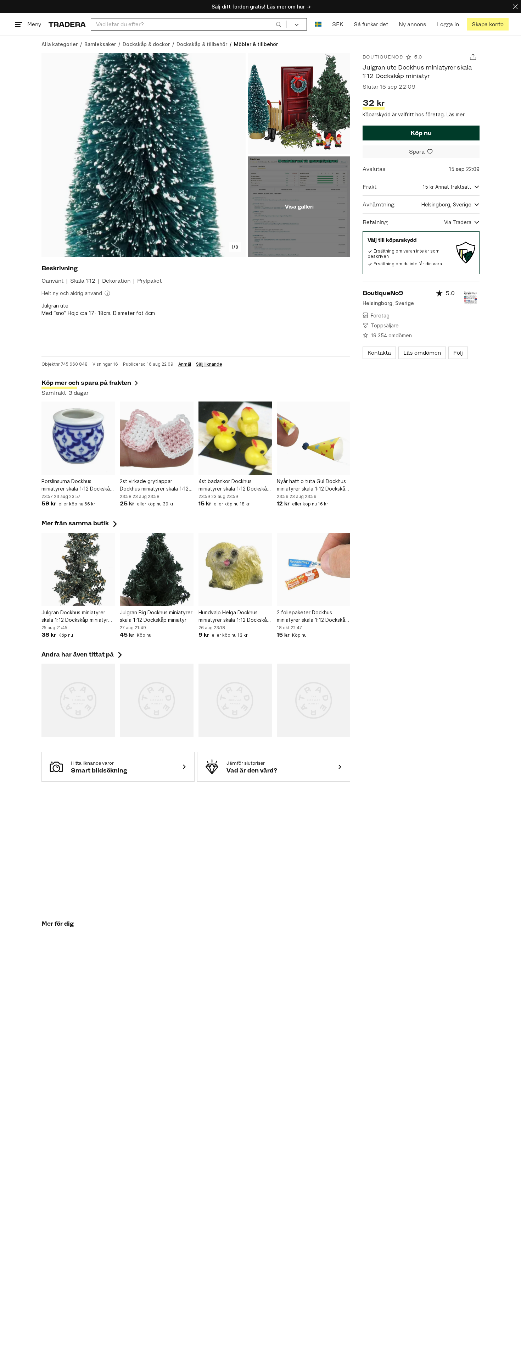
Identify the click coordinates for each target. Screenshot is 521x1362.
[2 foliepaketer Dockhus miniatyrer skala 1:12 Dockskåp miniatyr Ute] (313, 569)
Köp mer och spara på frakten (86, 382)
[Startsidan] (67, 24)
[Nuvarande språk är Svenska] (318, 24)
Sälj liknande (209, 364)
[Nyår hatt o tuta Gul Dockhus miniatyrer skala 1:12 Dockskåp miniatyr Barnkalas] (313, 438)
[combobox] (188, 24)
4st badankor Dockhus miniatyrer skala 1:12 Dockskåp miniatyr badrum (234, 485)
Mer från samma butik (80, 523)
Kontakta (379, 353)
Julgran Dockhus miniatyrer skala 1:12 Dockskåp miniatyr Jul (74, 616)
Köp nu (421, 133)
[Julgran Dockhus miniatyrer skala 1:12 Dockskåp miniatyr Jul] (78, 569)
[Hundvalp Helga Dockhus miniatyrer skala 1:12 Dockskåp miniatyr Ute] (235, 569)
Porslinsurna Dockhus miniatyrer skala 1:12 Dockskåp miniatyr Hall (77, 485)
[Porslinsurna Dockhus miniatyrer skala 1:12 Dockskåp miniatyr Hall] (78, 438)
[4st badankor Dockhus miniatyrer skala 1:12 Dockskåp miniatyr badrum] (235, 438)
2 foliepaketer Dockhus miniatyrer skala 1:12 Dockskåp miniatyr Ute (312, 616)
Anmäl (184, 364)
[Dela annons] (473, 57)
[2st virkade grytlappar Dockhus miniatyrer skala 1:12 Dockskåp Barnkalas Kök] (156, 438)
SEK (337, 24)
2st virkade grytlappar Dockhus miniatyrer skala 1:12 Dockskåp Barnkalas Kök (154, 485)
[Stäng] (515, 6)
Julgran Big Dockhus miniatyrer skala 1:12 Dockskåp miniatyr (156, 616)
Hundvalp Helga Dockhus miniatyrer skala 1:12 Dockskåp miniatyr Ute (234, 616)
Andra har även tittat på (82, 654)
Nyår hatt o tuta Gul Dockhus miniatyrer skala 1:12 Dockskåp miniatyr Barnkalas (312, 485)
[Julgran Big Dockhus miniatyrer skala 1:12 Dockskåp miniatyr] (156, 569)
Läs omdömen (422, 353)
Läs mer (456, 114)
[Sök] (278, 24)
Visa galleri (299, 207)
